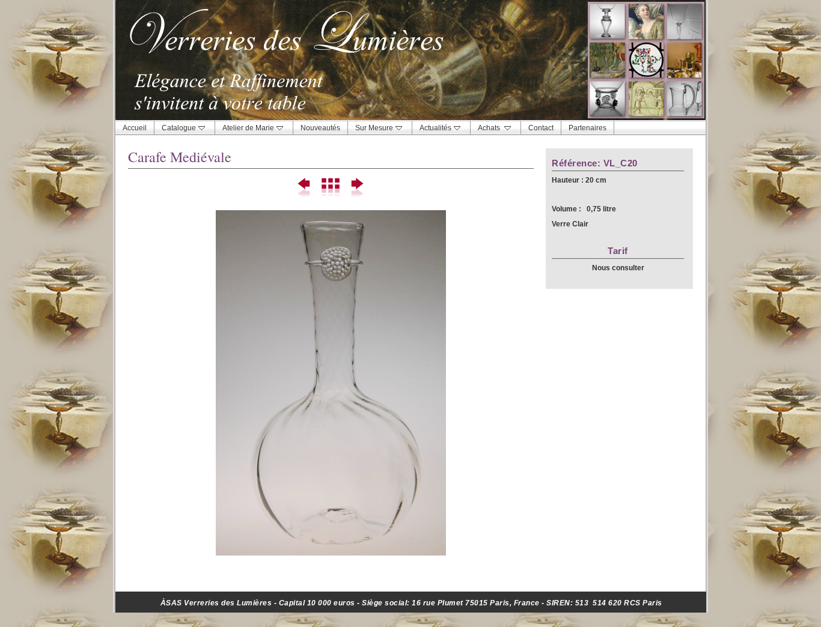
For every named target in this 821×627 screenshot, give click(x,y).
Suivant (356, 188)
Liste (330, 188)
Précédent (305, 188)
